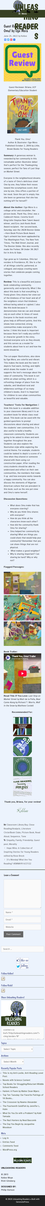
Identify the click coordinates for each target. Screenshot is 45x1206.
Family (19, 840)
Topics (4, 1043)
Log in (6, 1138)
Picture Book (28, 832)
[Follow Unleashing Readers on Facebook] (22, 962)
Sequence (15, 836)
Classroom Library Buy (17, 824)
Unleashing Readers (26, 21)
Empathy (10, 840)
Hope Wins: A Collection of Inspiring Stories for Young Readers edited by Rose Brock (21, 852)
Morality (13, 844)
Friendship (28, 840)
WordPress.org (10, 1149)
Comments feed (10, 1145)
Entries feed (9, 1142)
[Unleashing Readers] (13, 1025)
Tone (23, 836)
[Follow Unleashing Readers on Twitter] (22, 968)
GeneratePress (22, 1202)
